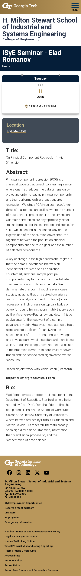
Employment (12, 517)
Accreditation (13, 565)
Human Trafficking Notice (20, 541)
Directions (15, 496)
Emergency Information (18, 522)
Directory (10, 512)
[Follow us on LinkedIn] (28, 473)
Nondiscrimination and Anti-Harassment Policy (32, 531)
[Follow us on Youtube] (46, 473)
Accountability (13, 560)
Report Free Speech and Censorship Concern (31, 569)
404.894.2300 (17, 493)
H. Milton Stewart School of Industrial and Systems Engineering (39, 27)
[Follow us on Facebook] (9, 473)
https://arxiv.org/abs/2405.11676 (30, 378)
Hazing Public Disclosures (20, 550)
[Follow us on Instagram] (19, 473)
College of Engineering (21, 39)
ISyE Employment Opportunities (23, 502)
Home (6, 66)
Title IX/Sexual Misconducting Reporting (29, 545)
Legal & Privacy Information (21, 536)
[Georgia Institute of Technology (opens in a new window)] (20, 5)
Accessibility (12, 555)
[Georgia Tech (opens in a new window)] (22, 462)
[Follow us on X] (37, 473)
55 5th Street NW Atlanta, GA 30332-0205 (19, 489)
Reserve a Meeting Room (19, 507)
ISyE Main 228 (16, 131)
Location (15, 125)
